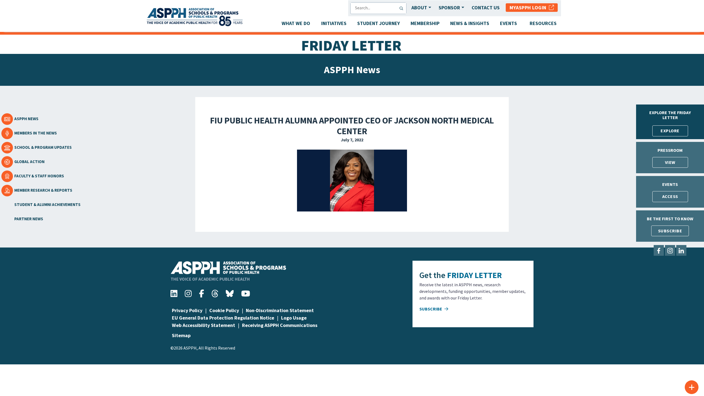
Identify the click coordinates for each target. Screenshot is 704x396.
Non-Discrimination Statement (280, 310)
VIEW (670, 162)
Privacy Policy (187, 310)
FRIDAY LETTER (474, 275)
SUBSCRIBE (670, 230)
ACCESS (670, 196)
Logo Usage (294, 318)
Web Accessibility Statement (203, 325)
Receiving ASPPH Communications (279, 325)
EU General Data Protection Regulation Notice (223, 318)
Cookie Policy (224, 310)
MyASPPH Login (529, 7)
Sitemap (181, 335)
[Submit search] (402, 8)
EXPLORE (670, 130)
